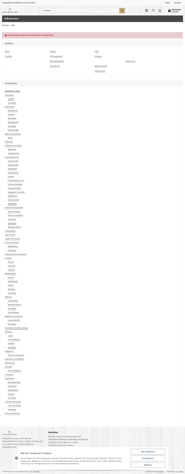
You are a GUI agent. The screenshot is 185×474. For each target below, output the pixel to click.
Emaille (11, 177)
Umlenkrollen (13, 130)
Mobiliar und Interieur (14, 316)
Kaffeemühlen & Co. (16, 180)
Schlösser (12, 219)
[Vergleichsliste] (146, 10)
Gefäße (11, 99)
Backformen (13, 161)
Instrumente (10, 235)
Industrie (11, 266)
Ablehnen (148, 465)
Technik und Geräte (13, 402)
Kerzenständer (14, 320)
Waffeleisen (13, 196)
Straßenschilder (14, 227)
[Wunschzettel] (153, 10)
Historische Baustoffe (14, 208)
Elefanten (9, 142)
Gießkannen (13, 111)
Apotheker (9, 95)
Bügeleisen (12, 169)
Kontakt (177, 3)
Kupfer (11, 285)
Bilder (10, 138)
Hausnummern (14, 212)
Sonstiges (12, 103)
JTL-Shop (179, 471)
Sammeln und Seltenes (14, 359)
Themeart (160, 471)
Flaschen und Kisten (13, 146)
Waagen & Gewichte (16, 192)
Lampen (8, 258)
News (167, 3)
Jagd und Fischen (12, 239)
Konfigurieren (148, 458)
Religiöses (9, 351)
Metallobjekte (10, 274)
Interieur (11, 270)
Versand (36, 471)
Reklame (8, 332)
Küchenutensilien (15, 184)
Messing (11, 289)
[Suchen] (122, 10)
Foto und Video (14, 406)
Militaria (8, 297)
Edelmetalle (12, 281)
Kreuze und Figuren (16, 355)
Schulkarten (10, 363)
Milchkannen (13, 122)
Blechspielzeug (14, 382)
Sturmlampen (13, 312)
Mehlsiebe (12, 118)
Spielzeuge (9, 378)
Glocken (11, 114)
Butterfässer (13, 173)
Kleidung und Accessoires (15, 254)
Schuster (8, 367)
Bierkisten (12, 149)
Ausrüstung (13, 301)
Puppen (11, 394)
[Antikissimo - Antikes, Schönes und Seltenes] (10, 10)
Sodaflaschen (13, 153)
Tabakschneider (14, 188)
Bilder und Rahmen (13, 134)
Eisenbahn (12, 386)
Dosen (10, 336)
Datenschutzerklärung (57, 439)
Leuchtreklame (14, 340)
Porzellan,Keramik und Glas (16, 328)
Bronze (11, 277)
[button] (160, 10)
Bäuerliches (10, 107)
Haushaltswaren (12, 157)
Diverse (11, 262)
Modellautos (13, 390)
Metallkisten (13, 246)
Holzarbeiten (10, 231)
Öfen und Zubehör (15, 215)
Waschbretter (13, 200)
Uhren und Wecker (12, 413)
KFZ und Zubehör (12, 242)
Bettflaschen (13, 165)
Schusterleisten (14, 371)
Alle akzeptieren (148, 452)
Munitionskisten (14, 305)
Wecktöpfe (12, 204)
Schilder (11, 343)
